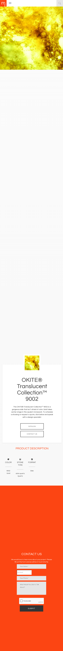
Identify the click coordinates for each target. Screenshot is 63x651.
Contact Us (32, 434)
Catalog (32, 426)
